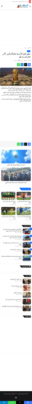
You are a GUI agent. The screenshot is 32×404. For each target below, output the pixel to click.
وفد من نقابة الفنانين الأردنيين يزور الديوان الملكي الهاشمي (12, 306)
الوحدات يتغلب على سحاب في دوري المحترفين (9, 202)
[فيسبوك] (29, 64)
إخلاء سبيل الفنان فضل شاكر (16, 286)
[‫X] (25, 64)
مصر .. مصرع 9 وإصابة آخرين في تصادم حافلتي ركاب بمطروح (12, 243)
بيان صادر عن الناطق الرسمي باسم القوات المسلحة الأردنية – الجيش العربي (16, 1)
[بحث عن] (30, 6)
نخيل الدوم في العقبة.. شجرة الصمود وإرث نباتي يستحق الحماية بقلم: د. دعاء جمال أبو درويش (12, 237)
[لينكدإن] (22, 64)
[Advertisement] (16, 27)
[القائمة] (2, 6)
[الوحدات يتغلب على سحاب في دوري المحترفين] (8, 196)
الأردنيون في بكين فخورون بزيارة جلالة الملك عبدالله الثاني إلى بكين (11, 257)
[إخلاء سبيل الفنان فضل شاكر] (27, 288)
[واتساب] (18, 64)
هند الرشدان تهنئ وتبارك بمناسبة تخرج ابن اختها (14, 300)
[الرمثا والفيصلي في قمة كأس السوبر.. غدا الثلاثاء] (24, 211)
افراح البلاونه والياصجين (18, 293)
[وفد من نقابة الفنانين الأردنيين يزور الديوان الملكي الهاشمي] (27, 308)
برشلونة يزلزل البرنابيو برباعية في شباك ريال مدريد (8, 217)
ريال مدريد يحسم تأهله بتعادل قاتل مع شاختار (24, 202)
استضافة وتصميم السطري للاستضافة (9, 394)
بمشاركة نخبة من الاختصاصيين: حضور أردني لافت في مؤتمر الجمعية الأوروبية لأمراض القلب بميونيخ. (12, 230)
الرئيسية (28, 48)
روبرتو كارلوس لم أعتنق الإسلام (16, 250)
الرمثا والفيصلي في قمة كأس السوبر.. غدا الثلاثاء (24, 217)
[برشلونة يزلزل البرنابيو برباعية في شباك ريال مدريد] (8, 211)
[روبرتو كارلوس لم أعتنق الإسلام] (27, 251)
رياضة (25, 48)
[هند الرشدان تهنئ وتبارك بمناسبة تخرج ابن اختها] (27, 301)
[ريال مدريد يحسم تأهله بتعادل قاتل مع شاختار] (24, 196)
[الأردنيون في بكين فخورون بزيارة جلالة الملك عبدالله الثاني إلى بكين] (27, 258)
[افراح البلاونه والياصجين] (27, 295)
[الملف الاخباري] (22, 6)
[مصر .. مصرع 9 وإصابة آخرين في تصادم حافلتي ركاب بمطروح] (27, 245)
